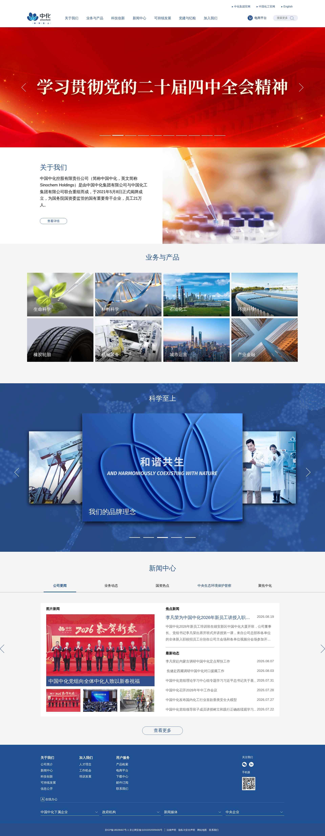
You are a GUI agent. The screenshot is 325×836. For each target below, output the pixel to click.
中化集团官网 (242, 6)
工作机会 (85, 770)
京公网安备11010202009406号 (145, 830)
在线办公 (51, 799)
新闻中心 (139, 18)
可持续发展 (162, 18)
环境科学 (246, 309)
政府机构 (109, 812)
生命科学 (42, 309)
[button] (105, 135)
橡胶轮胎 (42, 354)
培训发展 (85, 776)
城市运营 (178, 354)
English (288, 6)
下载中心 (122, 776)
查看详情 (53, 221)
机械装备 (110, 354)
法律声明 (171, 830)
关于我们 (71, 18)
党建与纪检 (187, 18)
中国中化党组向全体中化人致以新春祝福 (94, 681)
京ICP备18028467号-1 (117, 830)
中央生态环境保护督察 (214, 585)
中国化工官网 (267, 6)
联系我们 (122, 788)
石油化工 (178, 309)
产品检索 (122, 764)
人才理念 (85, 764)
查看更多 (162, 730)
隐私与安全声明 (186, 830)
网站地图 (202, 830)
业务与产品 (94, 18)
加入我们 (210, 18)
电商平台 (260, 18)
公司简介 (47, 764)
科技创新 (118, 18)
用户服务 (123, 757)
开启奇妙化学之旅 (116, 511)
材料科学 (110, 309)
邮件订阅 (122, 782)
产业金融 (246, 354)
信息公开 (47, 788)
